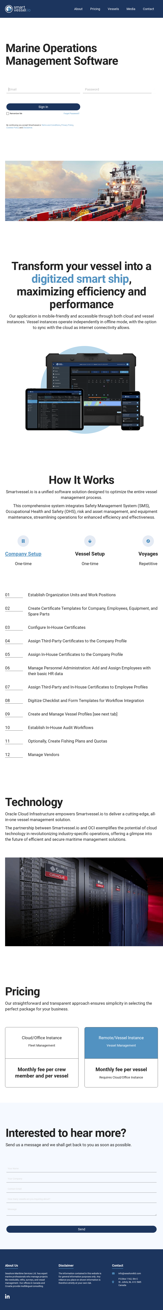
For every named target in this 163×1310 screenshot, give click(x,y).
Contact (148, 9)
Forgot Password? (71, 113)
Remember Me (16, 113)
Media (131, 9)
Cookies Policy (12, 128)
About (78, 9)
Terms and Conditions (51, 125)
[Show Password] (154, 89)
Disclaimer (27, 128)
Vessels (113, 9)
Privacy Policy (67, 125)
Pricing (95, 9)
